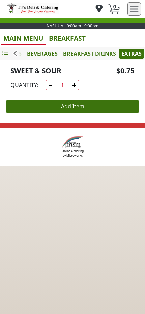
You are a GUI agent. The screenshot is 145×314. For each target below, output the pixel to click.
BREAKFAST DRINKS (89, 53)
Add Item (72, 106)
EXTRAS (131, 53)
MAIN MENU (23, 38)
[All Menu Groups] (5, 53)
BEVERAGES (42, 53)
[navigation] (99, 9)
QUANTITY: (24, 85)
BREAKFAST (67, 38)
